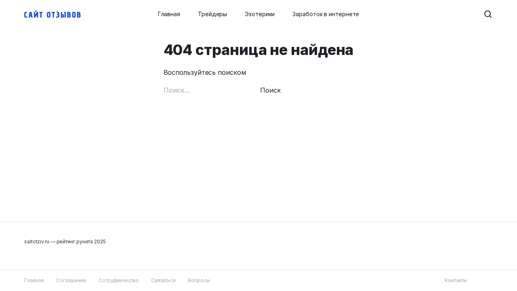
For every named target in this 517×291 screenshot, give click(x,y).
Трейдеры (212, 14)
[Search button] (488, 14)
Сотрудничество (119, 280)
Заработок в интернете (325, 14)
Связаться (163, 280)
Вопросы (199, 280)
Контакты (456, 280)
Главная (169, 14)
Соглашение (71, 280)
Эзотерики (260, 14)
